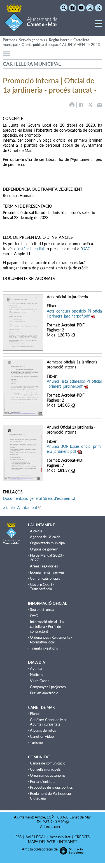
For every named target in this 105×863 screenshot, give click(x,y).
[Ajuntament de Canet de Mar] (30, 28)
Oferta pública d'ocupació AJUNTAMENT (54, 44)
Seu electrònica (42, 609)
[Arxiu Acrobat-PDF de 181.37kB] (23, 452)
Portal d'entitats (42, 781)
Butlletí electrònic (44, 693)
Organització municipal (48, 543)
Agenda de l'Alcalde (45, 537)
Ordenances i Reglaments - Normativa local (51, 639)
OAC (86, 248)
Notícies (36, 674)
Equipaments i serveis (47, 572)
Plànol (34, 713)
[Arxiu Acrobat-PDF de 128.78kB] (23, 322)
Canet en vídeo (42, 736)
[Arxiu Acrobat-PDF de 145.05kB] (23, 387)
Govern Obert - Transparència (42, 586)
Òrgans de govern (44, 549)
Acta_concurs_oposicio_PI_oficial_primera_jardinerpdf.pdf (74, 313)
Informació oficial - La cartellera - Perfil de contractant (47, 626)
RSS (18, 837)
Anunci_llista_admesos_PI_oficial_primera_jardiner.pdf (74, 384)
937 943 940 (54, 822)
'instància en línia (31, 248)
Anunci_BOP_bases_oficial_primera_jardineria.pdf (74, 449)
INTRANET (68, 841)
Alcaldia (36, 531)
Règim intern (59, 40)
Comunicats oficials (45, 578)
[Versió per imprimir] (71, 105)
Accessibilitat (60, 837)
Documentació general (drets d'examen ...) (39, 498)
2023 (95, 44)
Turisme (36, 742)
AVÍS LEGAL (35, 837)
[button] (98, 25)
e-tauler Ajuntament (20, 507)
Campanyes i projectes (48, 687)
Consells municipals (45, 769)
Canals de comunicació (47, 763)
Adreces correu (52, 826)
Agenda (36, 668)
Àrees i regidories (44, 566)
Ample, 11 (43, 817)
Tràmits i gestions (44, 648)
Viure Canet (39, 680)
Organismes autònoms (48, 775)
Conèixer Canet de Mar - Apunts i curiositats (49, 722)
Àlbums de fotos (43, 730)
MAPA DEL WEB (41, 841)
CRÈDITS (82, 837)
